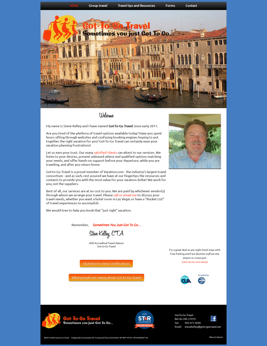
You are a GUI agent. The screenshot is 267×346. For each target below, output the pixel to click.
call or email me (125, 195)
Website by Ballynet (216, 337)
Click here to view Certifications (106, 263)
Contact (191, 5)
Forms (170, 5)
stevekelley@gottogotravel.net (203, 326)
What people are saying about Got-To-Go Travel (106, 277)
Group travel (98, 5)
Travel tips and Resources (136, 5)
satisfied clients (105, 152)
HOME (74, 5)
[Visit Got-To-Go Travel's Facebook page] (213, 323)
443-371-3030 (193, 322)
